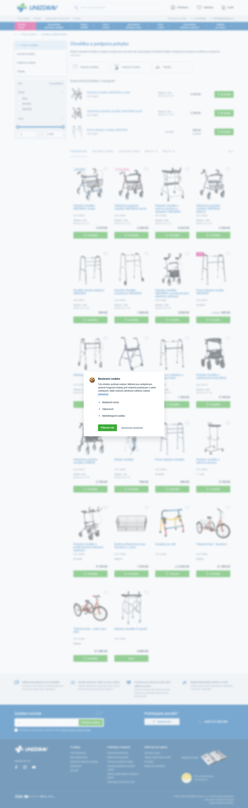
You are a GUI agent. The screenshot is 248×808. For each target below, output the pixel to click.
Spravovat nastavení (132, 427)
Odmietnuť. (103, 394)
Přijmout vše (107, 427)
